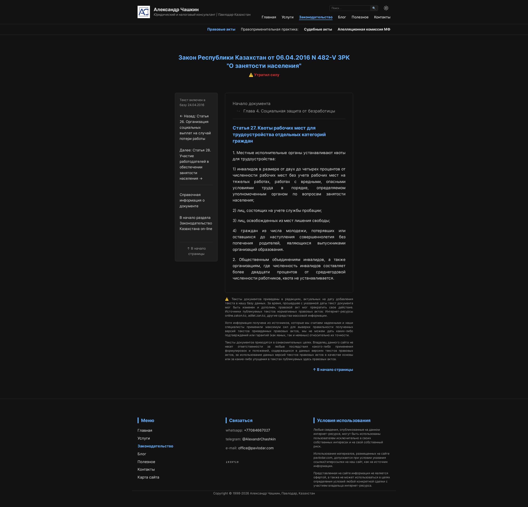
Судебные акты (318, 29)
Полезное (360, 17)
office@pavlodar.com (256, 448)
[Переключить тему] (386, 8)
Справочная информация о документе (192, 200)
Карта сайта (148, 477)
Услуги (287, 17)
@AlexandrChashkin (259, 439)
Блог (342, 17)
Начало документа (251, 103)
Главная (269, 17)
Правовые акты (221, 29)
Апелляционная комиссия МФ (364, 29)
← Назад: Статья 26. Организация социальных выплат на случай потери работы (195, 127)
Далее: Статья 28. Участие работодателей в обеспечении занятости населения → (195, 164)
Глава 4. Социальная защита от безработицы (289, 110)
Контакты (382, 17)
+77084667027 (257, 430)
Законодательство (315, 17)
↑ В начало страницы (333, 369)
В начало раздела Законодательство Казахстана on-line (196, 223)
